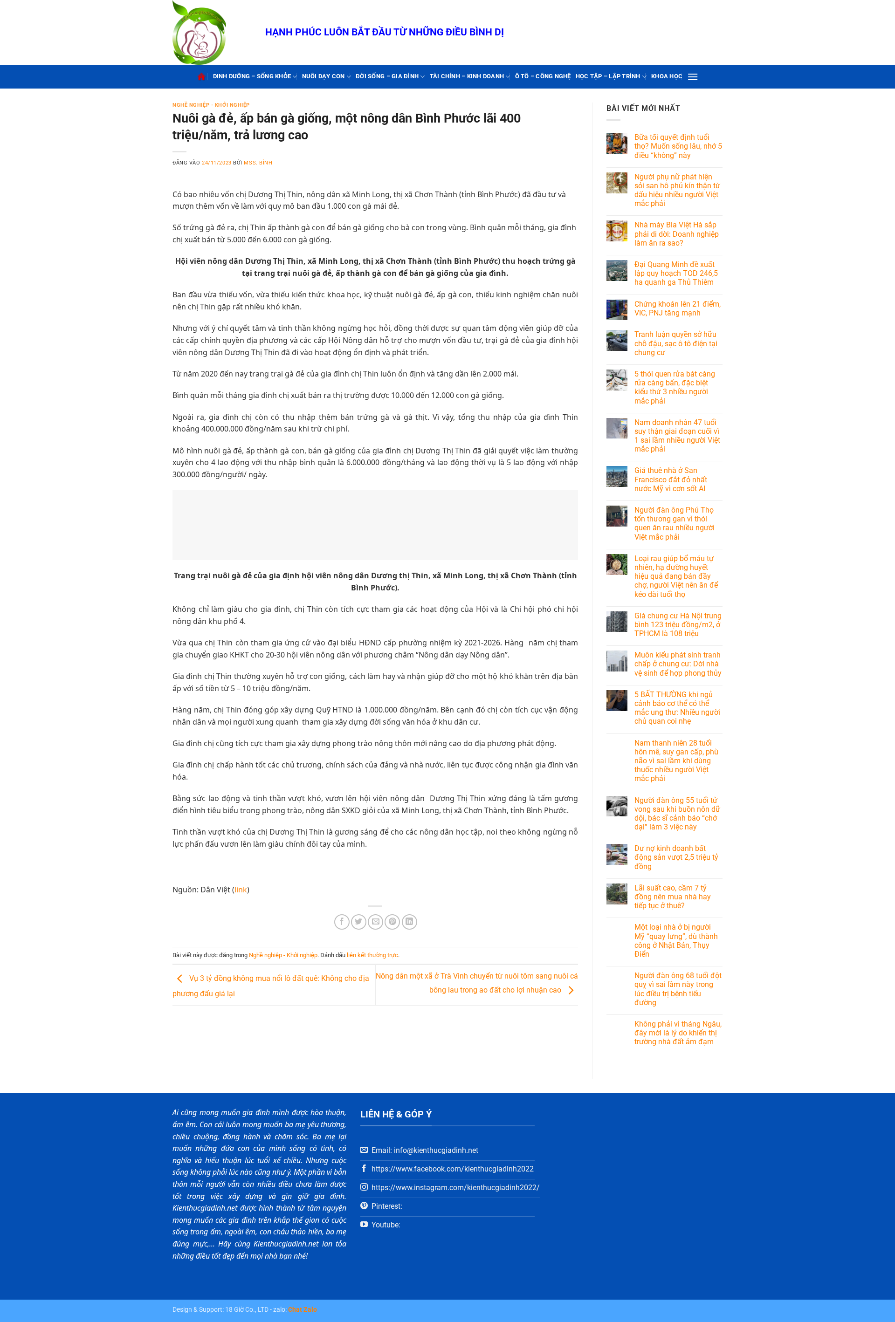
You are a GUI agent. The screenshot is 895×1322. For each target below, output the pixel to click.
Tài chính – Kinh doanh (467, 76)
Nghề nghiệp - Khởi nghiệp (211, 105)
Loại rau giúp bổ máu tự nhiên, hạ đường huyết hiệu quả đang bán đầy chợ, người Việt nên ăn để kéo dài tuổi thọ (676, 576)
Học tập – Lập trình (608, 76)
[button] (692, 76)
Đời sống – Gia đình (387, 76)
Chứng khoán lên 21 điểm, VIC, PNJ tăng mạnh (677, 308)
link (240, 889)
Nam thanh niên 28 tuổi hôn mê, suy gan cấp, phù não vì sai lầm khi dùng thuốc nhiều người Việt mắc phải (676, 761)
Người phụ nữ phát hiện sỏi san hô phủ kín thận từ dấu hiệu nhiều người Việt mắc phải (677, 190)
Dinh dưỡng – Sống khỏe (252, 76)
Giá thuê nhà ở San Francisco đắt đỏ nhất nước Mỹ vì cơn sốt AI (670, 479)
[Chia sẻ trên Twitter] (358, 922)
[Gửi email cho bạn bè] (375, 922)
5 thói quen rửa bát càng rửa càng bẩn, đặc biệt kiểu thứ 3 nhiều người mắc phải (674, 387)
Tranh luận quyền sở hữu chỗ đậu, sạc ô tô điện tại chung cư (675, 343)
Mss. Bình (258, 163)
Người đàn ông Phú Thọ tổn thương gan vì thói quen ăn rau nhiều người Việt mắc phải (674, 523)
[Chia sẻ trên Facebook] (342, 922)
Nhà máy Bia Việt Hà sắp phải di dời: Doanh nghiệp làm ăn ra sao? (676, 233)
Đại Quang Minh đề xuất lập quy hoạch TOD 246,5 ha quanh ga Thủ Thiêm (676, 273)
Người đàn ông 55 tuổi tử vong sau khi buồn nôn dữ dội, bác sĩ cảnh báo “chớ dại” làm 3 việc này (677, 814)
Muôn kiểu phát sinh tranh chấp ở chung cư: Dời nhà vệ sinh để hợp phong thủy (678, 664)
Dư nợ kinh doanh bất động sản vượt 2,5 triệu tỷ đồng (676, 857)
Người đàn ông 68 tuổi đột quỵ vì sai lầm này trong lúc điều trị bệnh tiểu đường (678, 989)
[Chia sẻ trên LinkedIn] (409, 922)
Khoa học (666, 76)
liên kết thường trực (372, 955)
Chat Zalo (302, 1310)
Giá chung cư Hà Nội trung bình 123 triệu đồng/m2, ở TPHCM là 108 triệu (678, 624)
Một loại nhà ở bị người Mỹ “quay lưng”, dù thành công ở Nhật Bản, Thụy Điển (676, 941)
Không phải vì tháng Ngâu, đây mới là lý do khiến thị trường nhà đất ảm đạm (678, 1033)
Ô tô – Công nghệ (543, 76)
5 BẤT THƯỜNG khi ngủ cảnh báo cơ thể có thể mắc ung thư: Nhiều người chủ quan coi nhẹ (677, 708)
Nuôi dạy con (323, 76)
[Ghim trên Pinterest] (392, 922)
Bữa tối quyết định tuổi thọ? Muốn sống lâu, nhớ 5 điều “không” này (678, 146)
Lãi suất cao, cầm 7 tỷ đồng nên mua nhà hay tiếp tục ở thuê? (672, 897)
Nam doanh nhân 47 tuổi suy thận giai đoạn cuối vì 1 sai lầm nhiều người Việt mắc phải (677, 436)
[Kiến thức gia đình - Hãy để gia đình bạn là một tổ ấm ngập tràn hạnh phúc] (211, 32)
